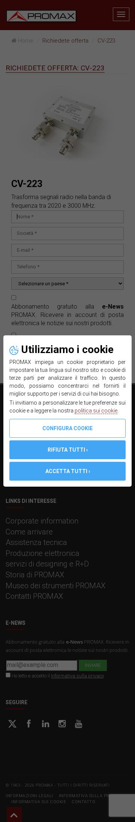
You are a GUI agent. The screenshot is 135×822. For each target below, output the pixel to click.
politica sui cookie (96, 411)
